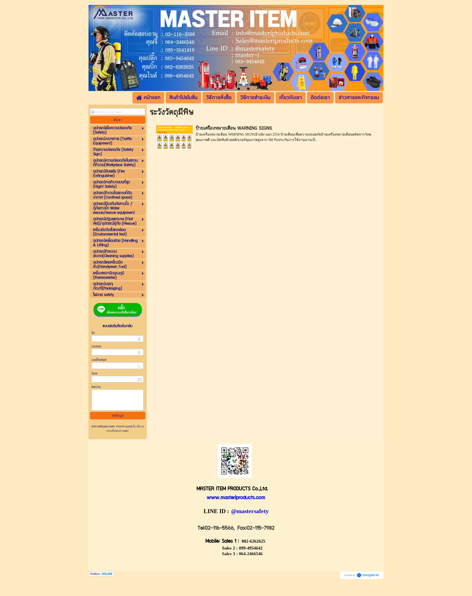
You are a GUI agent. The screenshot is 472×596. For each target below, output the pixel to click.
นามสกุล (96, 346)
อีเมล (94, 373)
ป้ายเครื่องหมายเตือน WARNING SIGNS (234, 128)
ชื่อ (93, 333)
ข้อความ (96, 387)
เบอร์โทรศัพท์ (98, 360)
